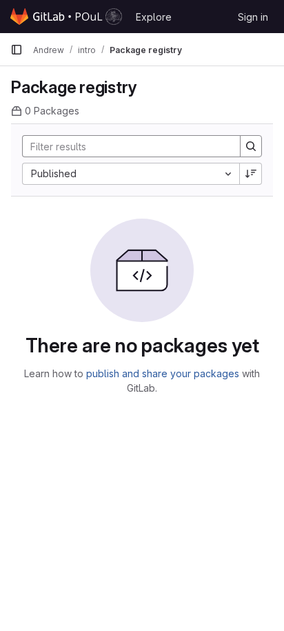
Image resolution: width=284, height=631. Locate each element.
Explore (154, 17)
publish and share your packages (162, 373)
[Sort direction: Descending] (251, 174)
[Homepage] (66, 17)
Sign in (253, 17)
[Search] (251, 146)
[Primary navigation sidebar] (17, 50)
